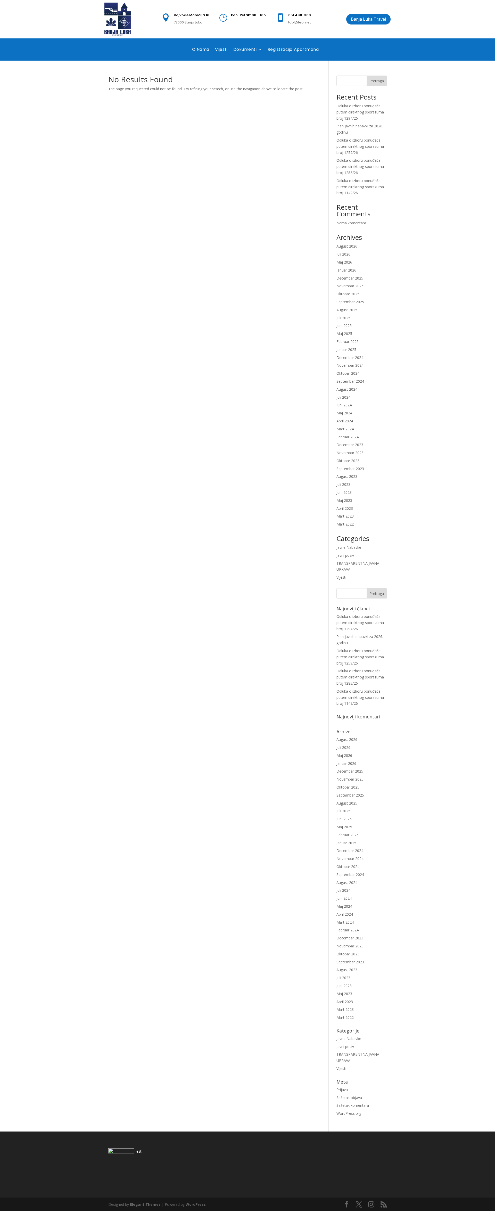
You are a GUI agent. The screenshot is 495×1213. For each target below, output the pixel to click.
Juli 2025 (343, 317)
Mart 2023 (345, 516)
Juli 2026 (343, 254)
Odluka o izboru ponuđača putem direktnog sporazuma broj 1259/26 (360, 146)
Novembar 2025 (350, 285)
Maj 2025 (344, 333)
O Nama (200, 49)
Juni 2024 (344, 405)
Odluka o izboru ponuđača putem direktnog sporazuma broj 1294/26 (360, 112)
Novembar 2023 (350, 452)
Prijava (342, 1089)
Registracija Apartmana (293, 49)
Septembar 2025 (350, 301)
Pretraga (376, 80)
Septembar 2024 (350, 381)
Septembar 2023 (350, 468)
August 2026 (346, 246)
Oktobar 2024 (347, 373)
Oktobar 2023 (347, 460)
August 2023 (346, 476)
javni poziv (345, 555)
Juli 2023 (343, 484)
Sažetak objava (349, 1097)
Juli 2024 (343, 397)
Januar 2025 (346, 349)
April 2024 (344, 421)
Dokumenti (245, 49)
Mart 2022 (345, 524)
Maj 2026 (344, 262)
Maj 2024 (344, 413)
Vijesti (221, 49)
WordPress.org (348, 1113)
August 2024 (346, 389)
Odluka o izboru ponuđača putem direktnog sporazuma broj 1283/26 (360, 166)
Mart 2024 (345, 429)
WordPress (196, 1204)
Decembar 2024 (349, 357)
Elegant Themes (145, 1204)
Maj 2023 (344, 500)
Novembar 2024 (350, 365)
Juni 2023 (344, 492)
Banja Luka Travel (368, 19)
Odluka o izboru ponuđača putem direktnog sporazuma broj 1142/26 (360, 186)
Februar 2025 (347, 341)
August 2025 (346, 309)
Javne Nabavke (348, 547)
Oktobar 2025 (347, 293)
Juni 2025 (344, 325)
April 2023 (344, 508)
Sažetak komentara (352, 1105)
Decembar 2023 (349, 444)
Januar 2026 (346, 270)
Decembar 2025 (349, 278)
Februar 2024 (347, 437)
